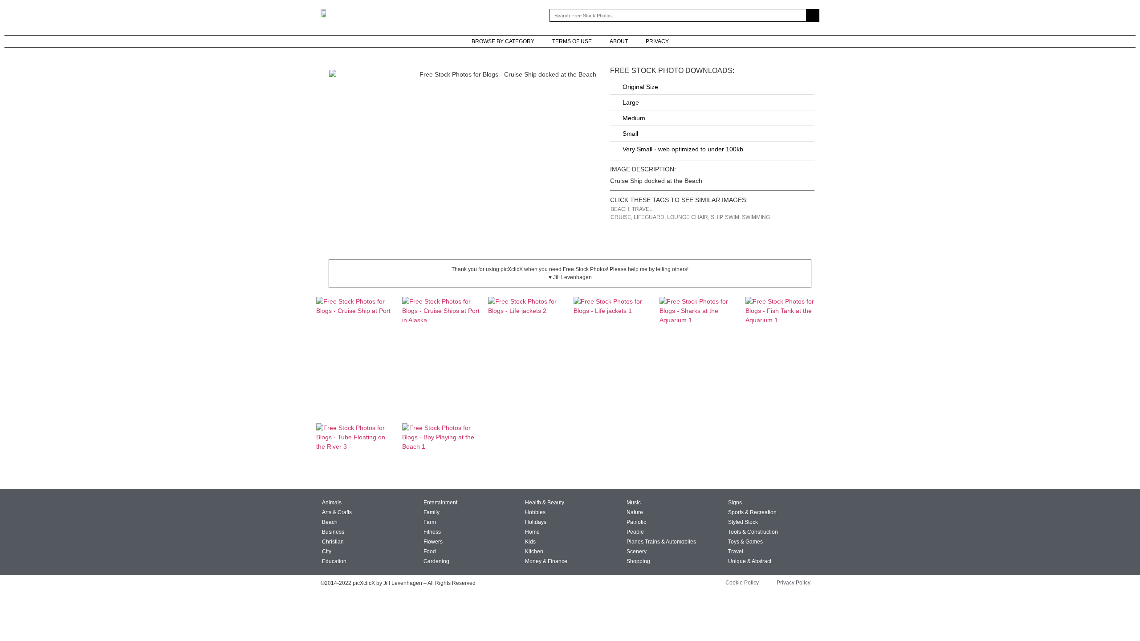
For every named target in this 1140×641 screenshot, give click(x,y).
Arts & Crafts (337, 512)
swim (732, 217)
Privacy (657, 41)
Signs (735, 502)
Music (634, 502)
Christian (333, 542)
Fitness (432, 532)
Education (334, 561)
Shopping (638, 561)
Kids (530, 542)
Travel (642, 209)
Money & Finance (546, 561)
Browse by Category (503, 41)
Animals (332, 502)
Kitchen (534, 551)
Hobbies (535, 512)
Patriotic (636, 522)
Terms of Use (572, 41)
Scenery (637, 551)
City (326, 551)
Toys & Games (745, 542)
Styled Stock (743, 522)
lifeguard (649, 217)
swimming (756, 217)
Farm (429, 522)
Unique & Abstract (749, 561)
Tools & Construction (753, 532)
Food (429, 551)
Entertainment (440, 502)
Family (431, 512)
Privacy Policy (793, 583)
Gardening (436, 561)
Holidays (535, 522)
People (635, 532)
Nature (635, 512)
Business (333, 532)
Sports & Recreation (752, 512)
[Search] (812, 15)
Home (532, 532)
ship (716, 217)
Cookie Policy (742, 583)
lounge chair (687, 217)
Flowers (433, 542)
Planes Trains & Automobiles (661, 542)
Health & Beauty (544, 502)
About (619, 41)
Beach (620, 209)
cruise (621, 217)
